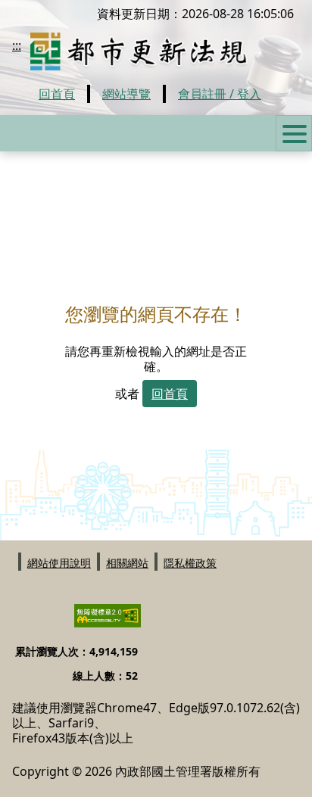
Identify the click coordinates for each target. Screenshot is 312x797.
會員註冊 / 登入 (219, 94)
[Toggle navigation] (294, 133)
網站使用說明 (59, 562)
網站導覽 (126, 94)
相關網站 (127, 562)
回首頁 (57, 94)
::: (16, 45)
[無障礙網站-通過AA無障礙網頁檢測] (98, 622)
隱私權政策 (190, 562)
